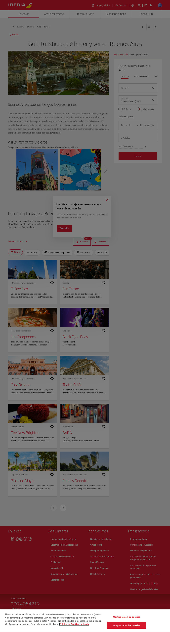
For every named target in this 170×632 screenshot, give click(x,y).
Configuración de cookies (126, 616)
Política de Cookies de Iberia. (74, 624)
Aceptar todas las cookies (126, 625)
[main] (85, 620)
